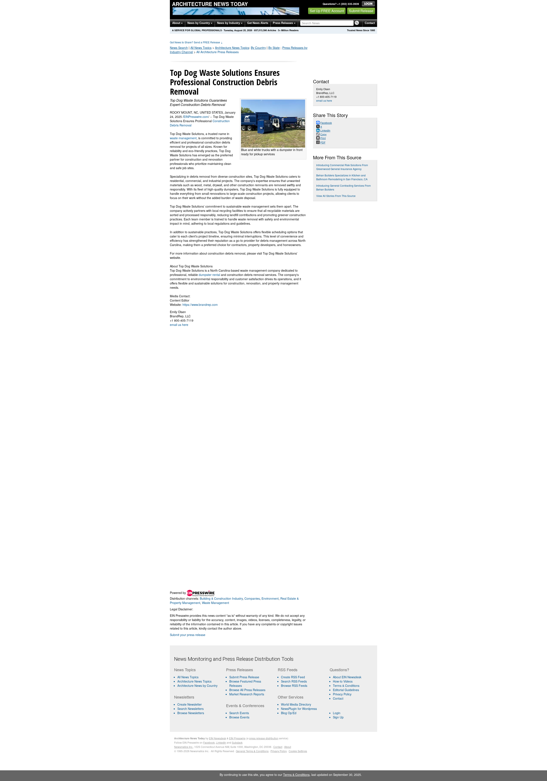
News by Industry (229, 23)
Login (336, 713)
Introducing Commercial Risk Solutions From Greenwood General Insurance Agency (342, 167)
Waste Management (215, 603)
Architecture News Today (210, 3)
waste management (183, 138)
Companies (252, 598)
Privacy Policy (342, 694)
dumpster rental (209, 275)
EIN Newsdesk (217, 738)
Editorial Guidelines (346, 690)
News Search (179, 47)
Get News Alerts (257, 23)
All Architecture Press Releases (217, 52)
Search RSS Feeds (294, 681)
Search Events (239, 713)
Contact (370, 23)
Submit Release (361, 10)
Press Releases (283, 23)
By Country (258, 47)
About (176, 23)
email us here (179, 324)
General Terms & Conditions (252, 751)
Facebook (209, 742)
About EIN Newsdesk (347, 677)
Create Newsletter (189, 704)
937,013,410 (260, 30)
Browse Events (239, 717)
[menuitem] (198, 681)
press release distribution (263, 738)
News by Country (199, 23)
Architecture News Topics (194, 681)
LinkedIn (221, 742)
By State (274, 47)
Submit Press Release (244, 677)
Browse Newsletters (190, 713)
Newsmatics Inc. (183, 747)
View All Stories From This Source (336, 196)
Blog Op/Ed (288, 713)
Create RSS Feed (293, 677)
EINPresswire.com (196, 116)
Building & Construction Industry (221, 598)
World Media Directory (296, 704)
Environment (270, 598)
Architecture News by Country (197, 685)
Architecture (232, 47)
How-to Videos (343, 681)
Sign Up (338, 717)
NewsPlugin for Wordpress (299, 708)
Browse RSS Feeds (294, 685)
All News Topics (201, 47)
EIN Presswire (237, 738)
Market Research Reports (246, 694)
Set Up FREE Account (327, 10)
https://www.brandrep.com (200, 304)
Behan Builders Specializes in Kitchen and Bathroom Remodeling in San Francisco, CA (342, 177)
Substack (237, 742)
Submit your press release (187, 635)
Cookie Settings (298, 751)
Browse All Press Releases (247, 690)
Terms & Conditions (346, 685)
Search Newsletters (190, 708)
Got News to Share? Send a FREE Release (196, 42)
